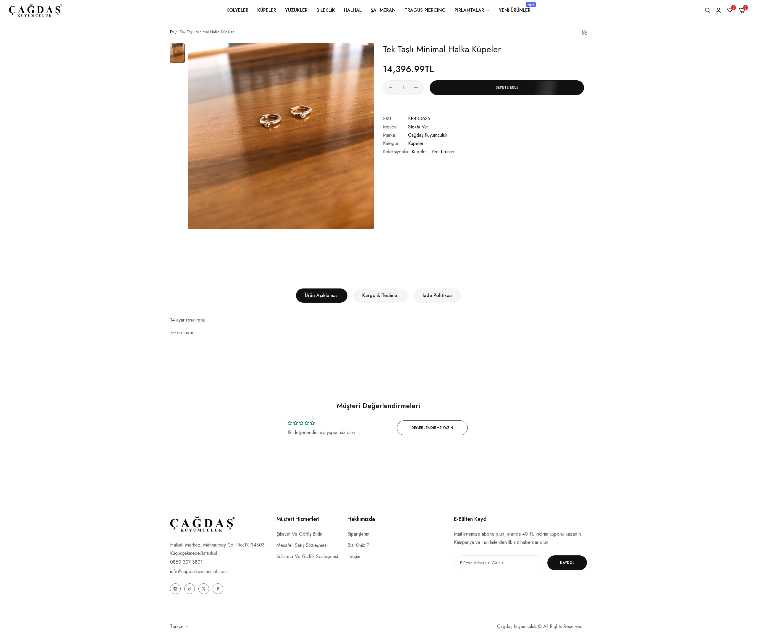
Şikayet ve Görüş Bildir (299, 534)
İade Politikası (437, 295)
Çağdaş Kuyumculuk (427, 135)
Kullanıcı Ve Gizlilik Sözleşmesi (307, 556)
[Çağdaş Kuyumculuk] (35, 10)
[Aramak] (707, 10)
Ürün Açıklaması (322, 295)
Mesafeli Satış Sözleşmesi (302, 545)
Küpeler (415, 143)
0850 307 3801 (186, 562)
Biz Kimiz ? (358, 545)
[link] (472, 10)
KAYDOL (567, 562)
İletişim (353, 556)
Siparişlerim (358, 534)
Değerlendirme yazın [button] (432, 427)
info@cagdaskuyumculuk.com (199, 571)
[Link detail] (175, 588)
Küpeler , (421, 151)
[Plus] (416, 87)
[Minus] (391, 87)
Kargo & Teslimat (380, 295)
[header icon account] (718, 10)
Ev (172, 32)
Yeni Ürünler (443, 151)
